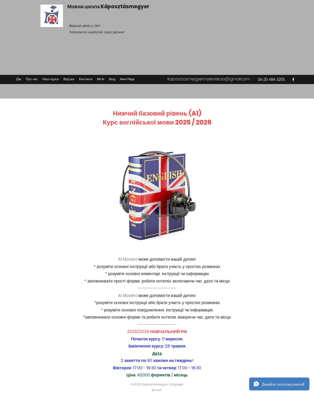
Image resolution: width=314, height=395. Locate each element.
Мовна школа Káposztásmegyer (108, 6)
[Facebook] (293, 79)
